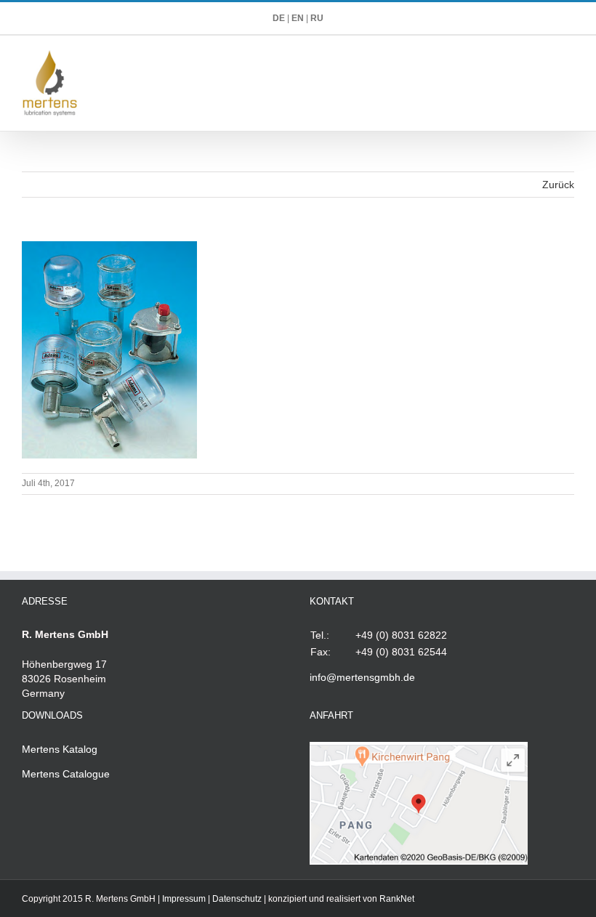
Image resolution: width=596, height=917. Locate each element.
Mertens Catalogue (66, 774)
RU (316, 18)
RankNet (396, 899)
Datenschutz (237, 899)
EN (297, 18)
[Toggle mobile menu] (568, 57)
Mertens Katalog (59, 749)
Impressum (184, 899)
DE (279, 18)
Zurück (558, 184)
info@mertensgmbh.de (362, 677)
